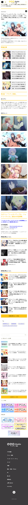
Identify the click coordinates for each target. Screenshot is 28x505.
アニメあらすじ (21, 323)
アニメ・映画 (10, 455)
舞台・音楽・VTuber (11, 469)
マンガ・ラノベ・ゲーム (12, 458)
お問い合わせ (10, 482)
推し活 (8, 476)
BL (7, 472)
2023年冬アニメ (6, 323)
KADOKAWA (13, 323)
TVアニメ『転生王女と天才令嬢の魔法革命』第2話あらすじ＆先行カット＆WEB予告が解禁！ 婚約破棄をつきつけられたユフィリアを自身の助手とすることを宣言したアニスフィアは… (17, 242)
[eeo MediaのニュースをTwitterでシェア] (26, 11)
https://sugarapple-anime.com (16, 226)
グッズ (8, 462)
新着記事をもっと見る (14, 316)
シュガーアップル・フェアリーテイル (10, 325)
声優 (8, 465)
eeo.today (9, 486)
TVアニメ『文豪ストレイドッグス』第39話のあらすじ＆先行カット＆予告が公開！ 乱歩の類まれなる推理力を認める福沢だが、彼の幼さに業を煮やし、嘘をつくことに (17, 251)
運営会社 (9, 479)
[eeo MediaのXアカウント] (2, 2)
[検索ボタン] (25, 335)
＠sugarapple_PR (13, 227)
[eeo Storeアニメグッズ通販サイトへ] (20, 426)
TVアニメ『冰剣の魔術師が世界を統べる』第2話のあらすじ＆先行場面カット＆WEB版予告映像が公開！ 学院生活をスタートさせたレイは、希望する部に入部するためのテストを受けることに (17, 261)
